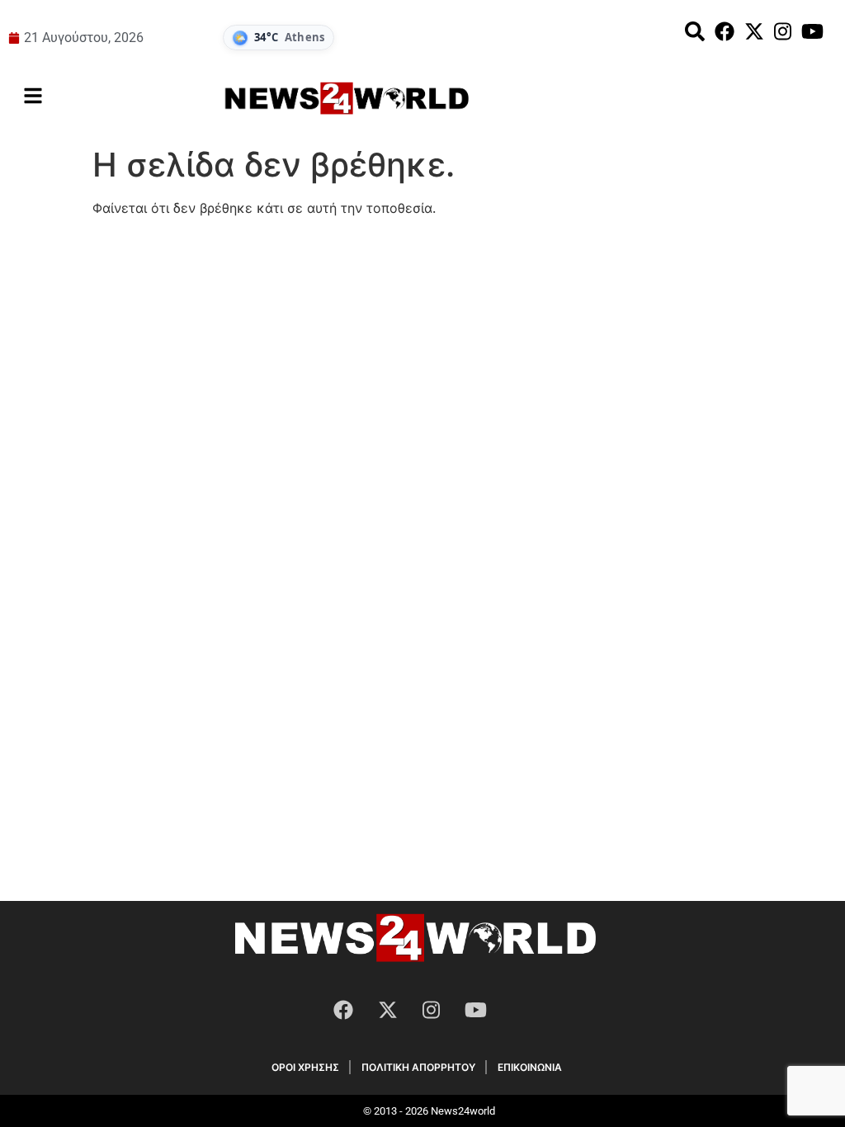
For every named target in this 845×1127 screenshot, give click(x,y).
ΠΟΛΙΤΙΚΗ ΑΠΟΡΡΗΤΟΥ (418, 1067)
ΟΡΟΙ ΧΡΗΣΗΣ (305, 1067)
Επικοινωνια (530, 1067)
